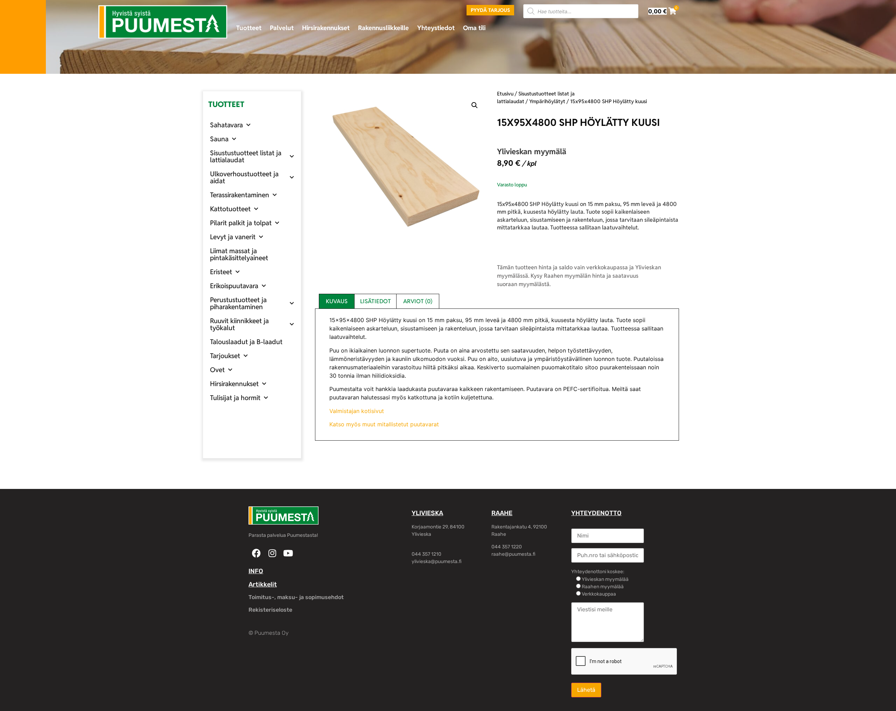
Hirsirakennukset (326, 28)
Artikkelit (262, 584)
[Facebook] (256, 553)
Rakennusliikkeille (383, 28)
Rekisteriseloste (270, 609)
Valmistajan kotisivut (356, 410)
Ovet (217, 369)
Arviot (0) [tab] (417, 301)
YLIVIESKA (427, 513)
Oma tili (474, 28)
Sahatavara (226, 125)
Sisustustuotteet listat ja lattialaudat (245, 156)
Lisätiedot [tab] (375, 301)
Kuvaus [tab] (337, 301)
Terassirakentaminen (239, 195)
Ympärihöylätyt (547, 101)
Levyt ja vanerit (232, 237)
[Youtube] (288, 553)
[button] (474, 105)
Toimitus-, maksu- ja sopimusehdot (296, 597)
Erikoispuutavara (234, 286)
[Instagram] (272, 553)
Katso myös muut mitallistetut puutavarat (384, 424)
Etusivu (505, 93)
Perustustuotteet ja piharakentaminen (238, 303)
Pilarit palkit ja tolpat (241, 223)
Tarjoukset (225, 355)
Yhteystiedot (436, 28)
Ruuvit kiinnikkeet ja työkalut (239, 324)
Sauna (219, 139)
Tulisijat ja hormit (235, 397)
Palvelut (282, 28)
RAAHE (501, 513)
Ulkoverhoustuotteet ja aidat (244, 177)
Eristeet (221, 272)
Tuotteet (248, 28)
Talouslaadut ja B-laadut (246, 341)
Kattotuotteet (230, 209)
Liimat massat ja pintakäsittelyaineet (239, 254)
